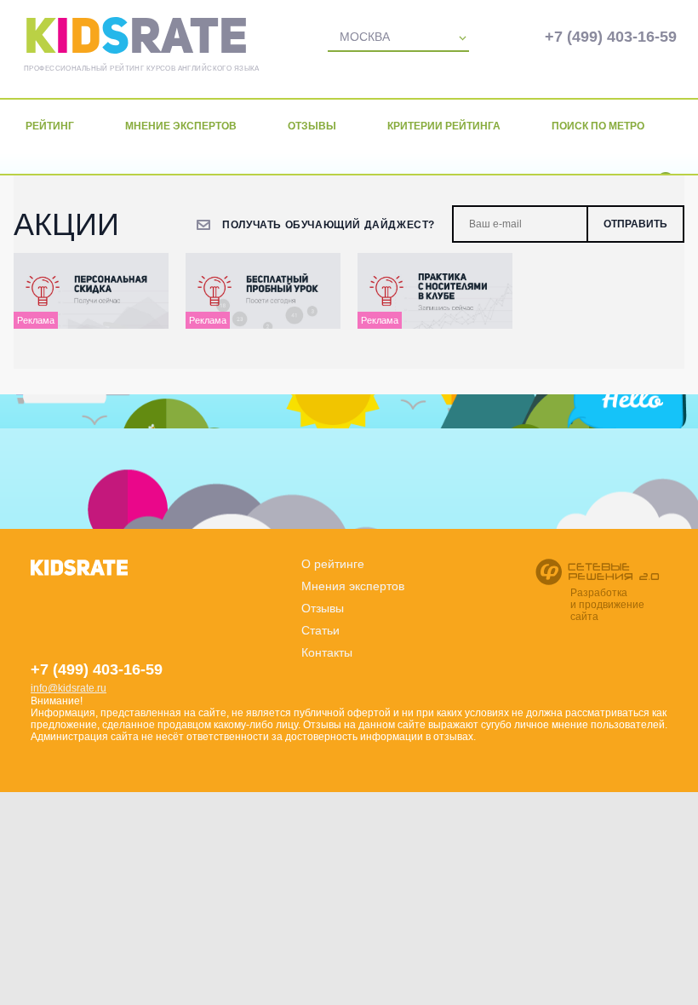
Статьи (320, 630)
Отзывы (312, 126)
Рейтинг (50, 126)
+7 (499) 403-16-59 (611, 36)
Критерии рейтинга (444, 126)
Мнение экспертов (181, 126)
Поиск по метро (598, 126)
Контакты (326, 652)
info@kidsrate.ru (68, 688)
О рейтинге (332, 564)
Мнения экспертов (352, 586)
